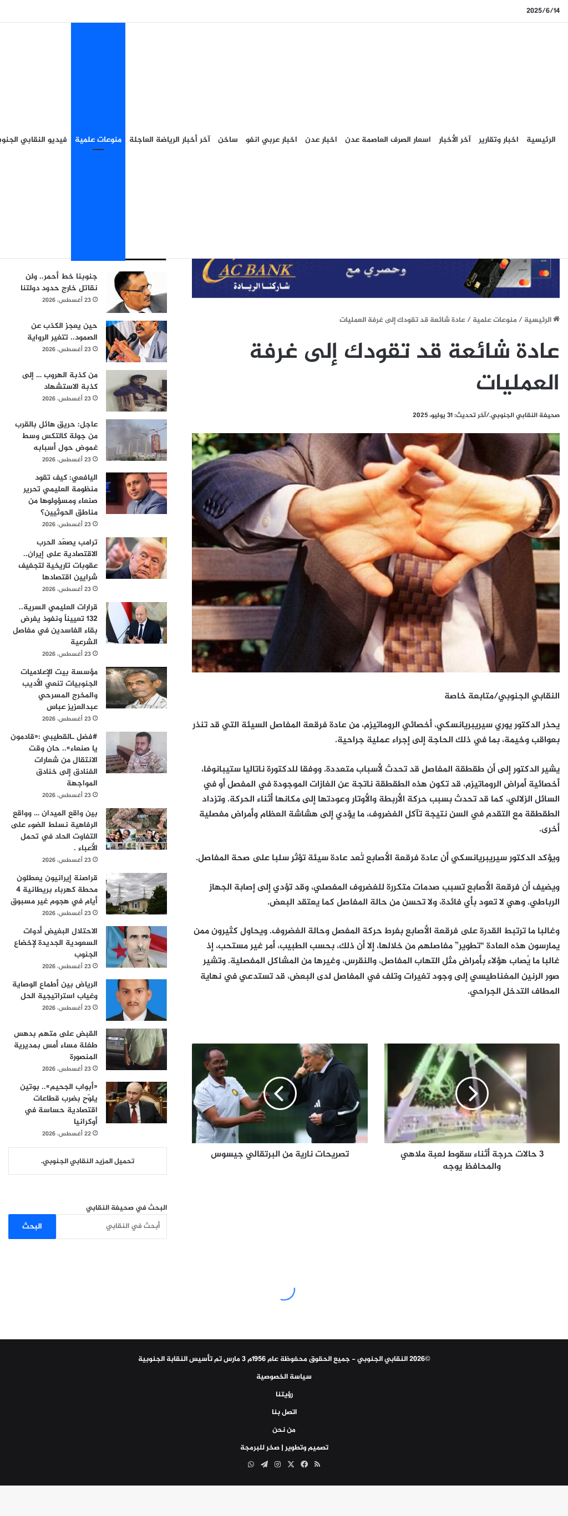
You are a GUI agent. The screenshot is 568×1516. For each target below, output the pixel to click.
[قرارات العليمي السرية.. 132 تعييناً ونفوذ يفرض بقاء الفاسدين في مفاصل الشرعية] (136, 623)
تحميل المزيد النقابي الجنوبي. (87, 1161)
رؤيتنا (284, 1395)
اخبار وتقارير (499, 139)
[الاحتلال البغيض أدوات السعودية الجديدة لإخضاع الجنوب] (136, 947)
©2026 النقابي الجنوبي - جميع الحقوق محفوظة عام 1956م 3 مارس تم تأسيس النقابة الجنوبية (284, 1359)
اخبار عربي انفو (271, 139)
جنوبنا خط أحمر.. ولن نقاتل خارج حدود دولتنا (59, 282)
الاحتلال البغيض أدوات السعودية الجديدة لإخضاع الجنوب (56, 943)
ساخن (228, 139)
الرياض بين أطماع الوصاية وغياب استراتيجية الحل (55, 990)
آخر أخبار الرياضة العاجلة (169, 139)
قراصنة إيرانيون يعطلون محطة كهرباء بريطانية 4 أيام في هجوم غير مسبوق (54, 890)
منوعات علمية (98, 139)
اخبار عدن (321, 139)
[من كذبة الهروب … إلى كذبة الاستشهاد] (136, 391)
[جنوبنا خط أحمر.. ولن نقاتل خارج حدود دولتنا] (136, 292)
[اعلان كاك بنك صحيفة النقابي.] (376, 274)
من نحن (284, 1430)
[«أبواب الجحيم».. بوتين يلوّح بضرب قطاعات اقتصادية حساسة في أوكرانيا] (136, 1102)
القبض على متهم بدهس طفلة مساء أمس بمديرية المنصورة (56, 1045)
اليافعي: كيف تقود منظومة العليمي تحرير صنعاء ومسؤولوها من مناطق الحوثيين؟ (60, 495)
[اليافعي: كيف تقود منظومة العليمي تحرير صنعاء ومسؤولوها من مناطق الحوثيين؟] (136, 493)
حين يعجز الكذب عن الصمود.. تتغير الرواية (62, 332)
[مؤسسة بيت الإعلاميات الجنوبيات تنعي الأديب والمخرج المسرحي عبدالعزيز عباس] (136, 687)
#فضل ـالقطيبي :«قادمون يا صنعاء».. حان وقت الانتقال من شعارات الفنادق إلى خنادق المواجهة (54, 760)
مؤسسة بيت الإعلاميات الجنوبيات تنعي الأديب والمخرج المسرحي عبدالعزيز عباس (59, 689)
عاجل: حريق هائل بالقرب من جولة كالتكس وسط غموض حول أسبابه (56, 436)
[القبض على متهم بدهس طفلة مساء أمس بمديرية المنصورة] (136, 1049)
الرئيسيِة (541, 139)
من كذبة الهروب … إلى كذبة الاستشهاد (60, 381)
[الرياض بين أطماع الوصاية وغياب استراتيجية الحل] (136, 1000)
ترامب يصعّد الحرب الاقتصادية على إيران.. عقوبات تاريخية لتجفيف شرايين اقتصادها (58, 560)
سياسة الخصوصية (284, 1377)
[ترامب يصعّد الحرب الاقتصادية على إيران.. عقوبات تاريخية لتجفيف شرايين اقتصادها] (136, 558)
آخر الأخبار (455, 139)
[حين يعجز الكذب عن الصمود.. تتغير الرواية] (136, 341)
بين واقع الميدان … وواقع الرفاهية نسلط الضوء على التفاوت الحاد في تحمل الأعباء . (54, 831)
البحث (32, 1226)
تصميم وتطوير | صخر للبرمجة (284, 1448)
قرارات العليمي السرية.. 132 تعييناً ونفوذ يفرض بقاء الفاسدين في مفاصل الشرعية (55, 625)
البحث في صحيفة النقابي (126, 1208)
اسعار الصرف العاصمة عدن (388, 139)
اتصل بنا (284, 1412)
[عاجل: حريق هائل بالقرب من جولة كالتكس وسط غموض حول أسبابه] (136, 440)
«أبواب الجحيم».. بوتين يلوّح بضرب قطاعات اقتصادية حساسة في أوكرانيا (59, 1104)
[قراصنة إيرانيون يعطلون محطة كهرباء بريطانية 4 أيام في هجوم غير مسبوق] (136, 893)
